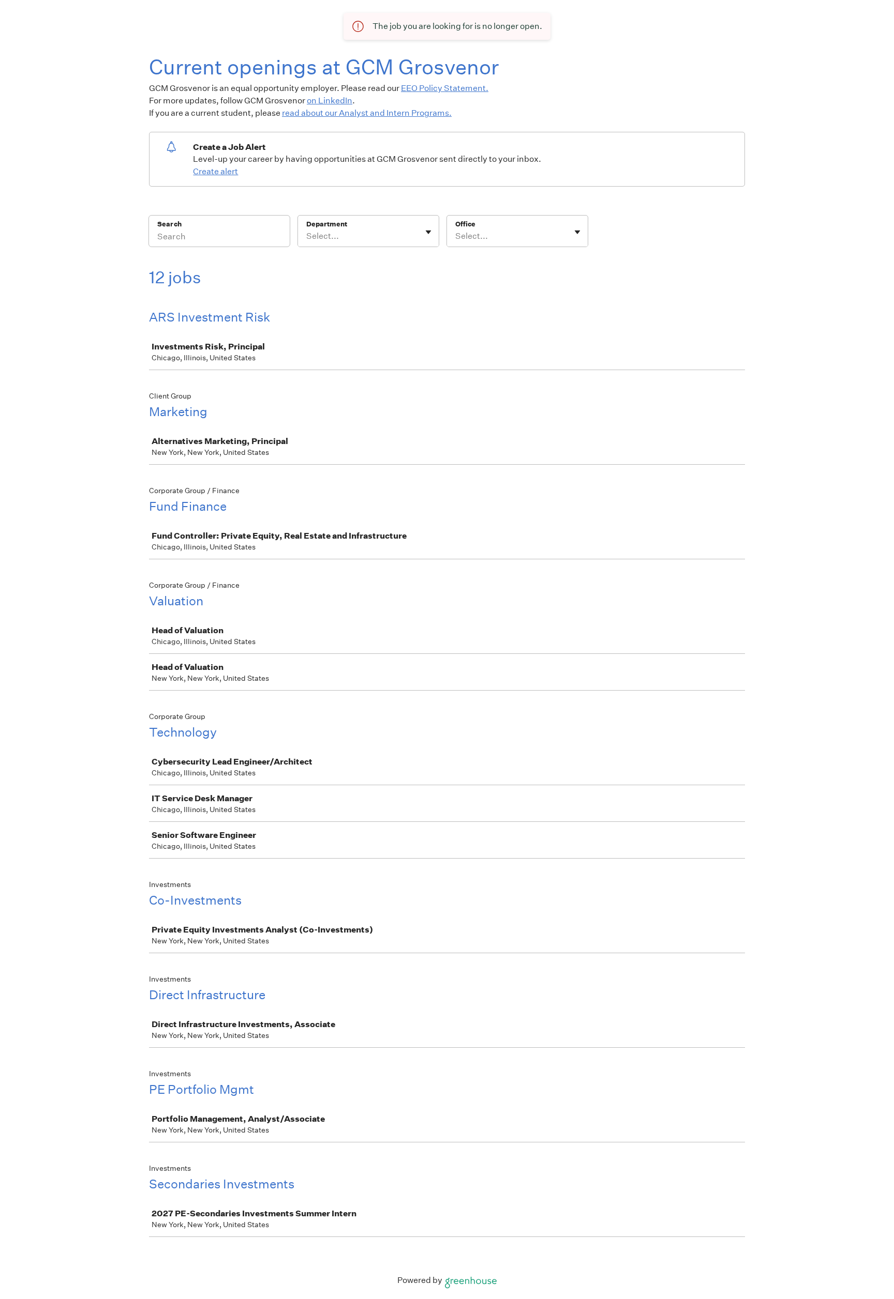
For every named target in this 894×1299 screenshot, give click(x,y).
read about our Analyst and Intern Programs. (367, 113)
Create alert (215, 171)
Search (169, 224)
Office (465, 224)
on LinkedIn (329, 100)
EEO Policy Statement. (444, 88)
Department (326, 224)
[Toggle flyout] (428, 232)
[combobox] (307, 236)
